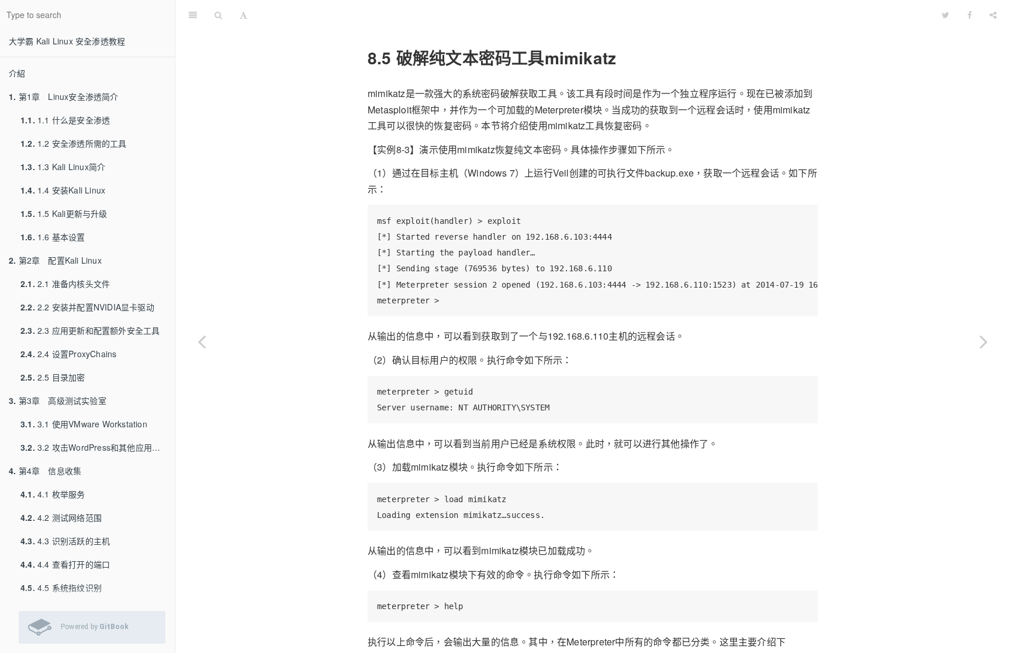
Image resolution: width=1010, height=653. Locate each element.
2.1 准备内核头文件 (65, 283)
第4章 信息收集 (45, 470)
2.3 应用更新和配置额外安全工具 (90, 330)
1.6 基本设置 (52, 237)
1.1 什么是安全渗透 (65, 120)
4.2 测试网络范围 (61, 517)
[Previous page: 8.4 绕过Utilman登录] (201, 341)
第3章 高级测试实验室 (57, 400)
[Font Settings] (243, 14)
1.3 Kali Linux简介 (62, 166)
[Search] (218, 14)
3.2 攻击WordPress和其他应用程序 (94, 447)
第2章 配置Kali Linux (55, 260)
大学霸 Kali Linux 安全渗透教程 (67, 41)
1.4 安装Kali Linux (62, 190)
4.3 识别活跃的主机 (65, 541)
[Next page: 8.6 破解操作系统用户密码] (983, 341)
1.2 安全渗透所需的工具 (73, 143)
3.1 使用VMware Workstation (83, 424)
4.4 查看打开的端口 (65, 564)
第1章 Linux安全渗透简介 (64, 96)
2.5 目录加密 (52, 377)
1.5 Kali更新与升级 (64, 213)
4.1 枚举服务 (52, 494)
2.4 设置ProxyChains (68, 354)
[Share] (993, 14)
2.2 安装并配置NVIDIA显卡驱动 (87, 307)
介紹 (17, 73)
